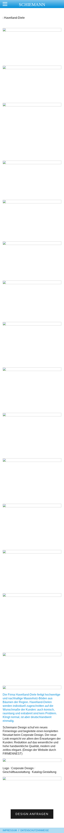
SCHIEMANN (32, 4)
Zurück (6, 787)
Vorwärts (57, 787)
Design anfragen (32, 814)
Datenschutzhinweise (34, 830)
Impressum (10, 830)
